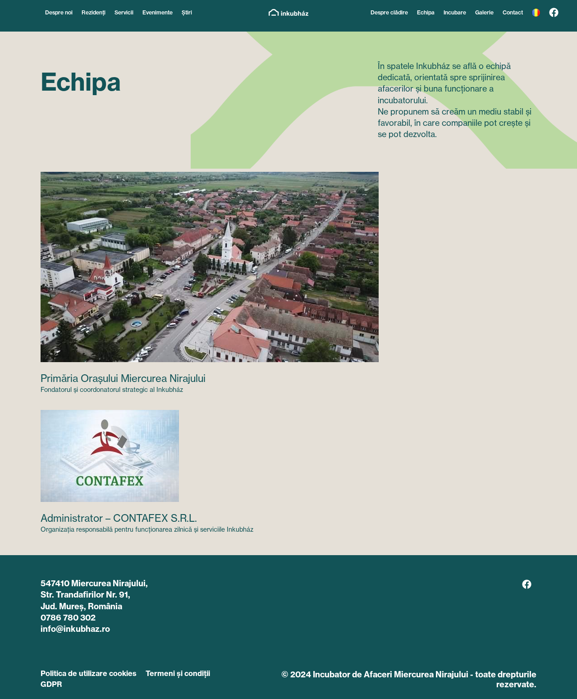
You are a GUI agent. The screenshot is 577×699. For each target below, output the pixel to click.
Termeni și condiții (178, 673)
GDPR (51, 684)
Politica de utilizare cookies (89, 673)
